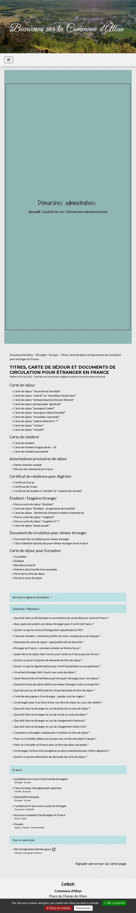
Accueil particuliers (21, 354)
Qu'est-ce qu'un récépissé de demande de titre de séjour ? (48, 660)
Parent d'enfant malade (28, 464)
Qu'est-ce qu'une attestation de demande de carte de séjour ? (50, 756)
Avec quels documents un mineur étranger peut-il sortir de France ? (54, 623)
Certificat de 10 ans (25, 486)
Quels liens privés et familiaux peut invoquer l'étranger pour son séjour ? (57, 678)
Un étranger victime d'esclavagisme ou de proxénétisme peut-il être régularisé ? (61, 750)
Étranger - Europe (47, 354)
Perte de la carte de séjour (29, 573)
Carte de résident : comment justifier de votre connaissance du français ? (57, 636)
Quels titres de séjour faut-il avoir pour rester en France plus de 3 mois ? (57, 654)
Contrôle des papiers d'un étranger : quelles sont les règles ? (49, 696)
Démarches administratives (87, 212)
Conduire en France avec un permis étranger (40, 806)
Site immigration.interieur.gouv (35, 849)
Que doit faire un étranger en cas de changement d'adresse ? (50, 720)
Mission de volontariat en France (33, 469)
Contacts (68, 884)
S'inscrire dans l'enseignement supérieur (38, 788)
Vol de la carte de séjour (28, 577)
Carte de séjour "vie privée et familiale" (37, 391)
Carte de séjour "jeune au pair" (32, 525)
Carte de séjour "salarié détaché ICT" (36, 421)
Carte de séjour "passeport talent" (34, 408)
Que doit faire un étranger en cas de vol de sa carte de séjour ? (51, 714)
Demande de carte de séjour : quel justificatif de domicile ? (49, 642)
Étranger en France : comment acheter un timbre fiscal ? (47, 648)
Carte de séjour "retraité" (29, 429)
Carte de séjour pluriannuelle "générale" (37, 404)
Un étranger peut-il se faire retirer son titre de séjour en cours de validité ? (58, 702)
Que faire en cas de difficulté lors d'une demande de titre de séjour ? (54, 690)
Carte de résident (24, 443)
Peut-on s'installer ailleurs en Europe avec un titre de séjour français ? (55, 738)
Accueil (34, 212)
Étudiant (19, 560)
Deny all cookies (59, 908)
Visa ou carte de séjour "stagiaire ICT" (37, 521)
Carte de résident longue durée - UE (35, 447)
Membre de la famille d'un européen (35, 569)
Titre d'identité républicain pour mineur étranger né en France (51, 543)
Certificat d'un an (24, 482)
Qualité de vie (53, 212)
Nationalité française (26, 796)
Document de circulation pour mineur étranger (41, 539)
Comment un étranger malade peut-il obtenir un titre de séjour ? (52, 732)
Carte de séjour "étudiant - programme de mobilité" (45, 508)
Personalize (83, 908)
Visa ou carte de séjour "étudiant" (34, 504)
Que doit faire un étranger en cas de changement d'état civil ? (50, 726)
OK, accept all (115, 902)
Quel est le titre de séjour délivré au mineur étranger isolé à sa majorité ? (57, 684)
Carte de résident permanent (31, 451)
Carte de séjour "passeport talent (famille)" (40, 412)
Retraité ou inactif (24, 565)
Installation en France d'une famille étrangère (41, 779)
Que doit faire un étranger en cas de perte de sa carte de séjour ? (52, 708)
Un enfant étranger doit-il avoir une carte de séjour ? (45, 672)
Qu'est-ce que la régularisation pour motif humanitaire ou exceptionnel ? (57, 666)
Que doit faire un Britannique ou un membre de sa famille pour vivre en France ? (61, 617)
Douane (18, 824)
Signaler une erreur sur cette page (100, 863)
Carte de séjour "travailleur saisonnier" (37, 416)
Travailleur (20, 556)
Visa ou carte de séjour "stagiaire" (34, 517)
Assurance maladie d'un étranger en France (39, 815)
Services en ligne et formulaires (31, 597)
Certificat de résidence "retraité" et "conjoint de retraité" (48, 490)
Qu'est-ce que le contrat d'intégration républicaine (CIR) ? (48, 630)
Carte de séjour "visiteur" (29, 425)
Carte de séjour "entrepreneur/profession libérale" (44, 399)
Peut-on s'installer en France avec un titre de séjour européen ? (51, 744)
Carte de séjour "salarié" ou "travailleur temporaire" (45, 395)
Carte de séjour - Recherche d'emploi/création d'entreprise (49, 512)
